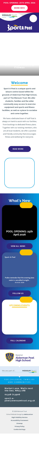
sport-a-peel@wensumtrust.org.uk (20, 399)
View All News (18, 246)
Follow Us (18, 293)
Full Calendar (18, 340)
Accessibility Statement (19, 420)
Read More (18, 149)
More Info (19, 8)
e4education (28, 414)
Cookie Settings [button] (19, 429)
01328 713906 (12, 394)
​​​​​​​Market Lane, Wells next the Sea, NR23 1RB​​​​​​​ (19, 389)
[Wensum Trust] (10, 16)
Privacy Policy (19, 426)
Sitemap (19, 423)
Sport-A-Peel (10, 257)
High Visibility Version (20, 417)
